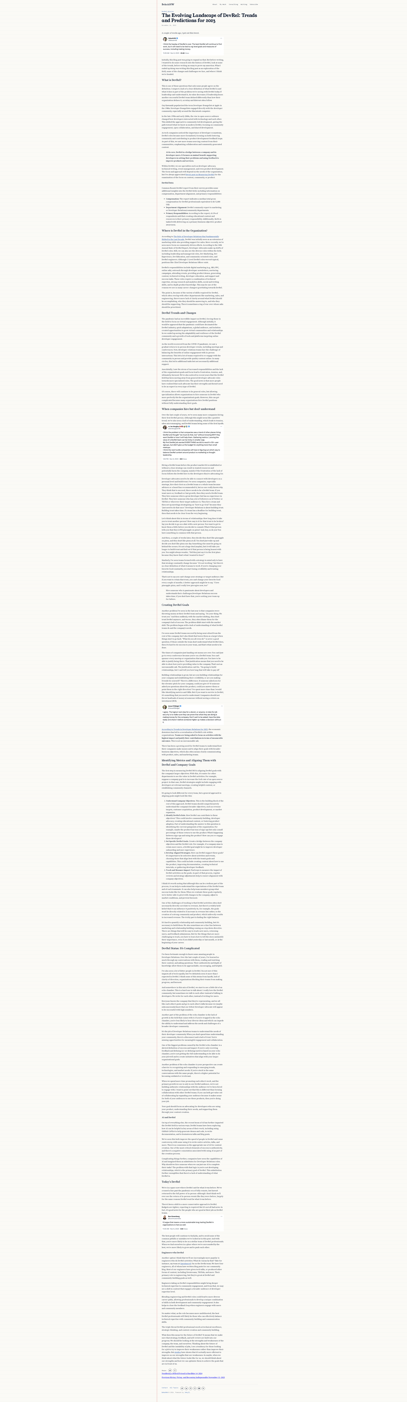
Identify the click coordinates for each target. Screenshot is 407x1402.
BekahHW (168, 4)
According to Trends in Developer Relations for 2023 (185, 729)
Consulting (233, 4)
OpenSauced (185, 1263)
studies (178, 1352)
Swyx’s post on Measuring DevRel (200, 174)
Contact (165, 1388)
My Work (223, 4)
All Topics (174, 1388)
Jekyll (187, 1392)
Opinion (171, 11)
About (215, 4)
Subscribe (254, 4)
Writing (244, 4)
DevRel (164, 11)
